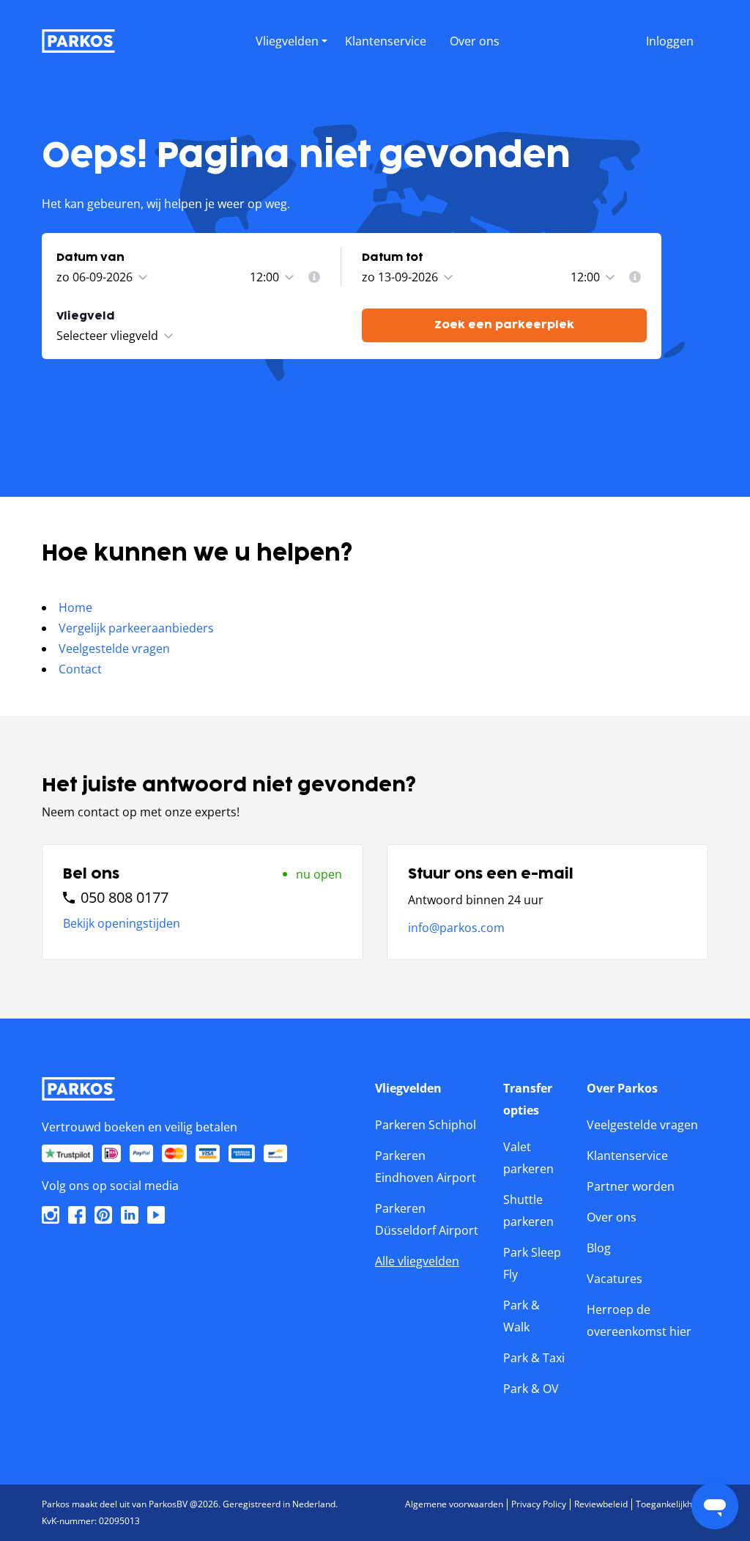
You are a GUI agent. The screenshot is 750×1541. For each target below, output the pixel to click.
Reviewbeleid (601, 1504)
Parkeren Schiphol (425, 1125)
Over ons (611, 1217)
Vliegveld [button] (85, 316)
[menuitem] (314, 277)
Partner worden (631, 1186)
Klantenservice (627, 1156)
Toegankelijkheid (670, 1504)
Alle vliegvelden (417, 1261)
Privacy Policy (538, 1504)
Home (75, 607)
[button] (291, 56)
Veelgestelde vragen (114, 648)
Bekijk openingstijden (121, 923)
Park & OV (531, 1389)
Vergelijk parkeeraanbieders (136, 628)
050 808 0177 (124, 897)
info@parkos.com (456, 928)
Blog (599, 1248)
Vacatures (614, 1279)
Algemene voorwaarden (454, 1504)
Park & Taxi (534, 1358)
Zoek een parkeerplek (504, 324)
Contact (80, 669)
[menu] (291, 38)
